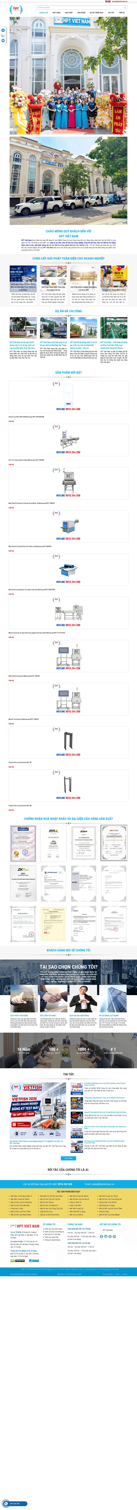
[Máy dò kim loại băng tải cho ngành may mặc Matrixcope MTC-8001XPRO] (68, 569)
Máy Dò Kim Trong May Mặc (20, 1217)
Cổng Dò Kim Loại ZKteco (108, 1214)
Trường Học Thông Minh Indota (114, 290)
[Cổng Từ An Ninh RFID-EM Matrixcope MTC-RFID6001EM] (68, 397)
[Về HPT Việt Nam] (68, 76)
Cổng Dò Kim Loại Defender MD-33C (20, 762)
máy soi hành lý (102, 243)
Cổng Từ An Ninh (75, 1217)
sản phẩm (81, 13)
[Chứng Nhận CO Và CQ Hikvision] (113, 843)
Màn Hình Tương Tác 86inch (79, 1208)
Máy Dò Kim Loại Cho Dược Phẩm (110, 1221)
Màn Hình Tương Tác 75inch (108, 1208)
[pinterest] (114, 1248)
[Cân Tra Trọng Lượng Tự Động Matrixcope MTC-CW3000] (68, 440)
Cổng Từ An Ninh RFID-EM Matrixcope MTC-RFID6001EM (26, 417)
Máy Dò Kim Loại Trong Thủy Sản (51, 1221)
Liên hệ (125, 1286)
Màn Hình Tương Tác (76, 1221)
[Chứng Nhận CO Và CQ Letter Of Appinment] (53, 924)
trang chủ (43, 13)
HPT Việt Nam (108, 1242)
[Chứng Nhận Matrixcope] (23, 844)
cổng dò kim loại (90, 243)
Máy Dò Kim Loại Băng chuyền (21, 1227)
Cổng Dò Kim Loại (46, 1224)
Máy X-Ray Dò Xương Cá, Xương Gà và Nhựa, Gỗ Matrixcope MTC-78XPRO (32, 503)
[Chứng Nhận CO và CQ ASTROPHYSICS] (53, 884)
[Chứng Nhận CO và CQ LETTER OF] (113, 884)
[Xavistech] (20, 1184)
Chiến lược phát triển (50, 1249)
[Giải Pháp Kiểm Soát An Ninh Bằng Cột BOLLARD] (83, 279)
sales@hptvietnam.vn (119, 1)
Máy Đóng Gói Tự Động (107, 1217)
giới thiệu (56, 13)
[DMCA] (17, 1273)
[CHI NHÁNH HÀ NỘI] (6, 1503)
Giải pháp (69, 13)
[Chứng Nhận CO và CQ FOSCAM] (23, 924)
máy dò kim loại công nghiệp (72, 243)
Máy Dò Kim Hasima (47, 1214)
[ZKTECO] (78, 1184)
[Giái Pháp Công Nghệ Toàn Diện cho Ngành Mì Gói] (53, 279)
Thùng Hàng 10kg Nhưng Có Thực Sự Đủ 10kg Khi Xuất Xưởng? (104, 1098)
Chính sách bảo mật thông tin (53, 1244)
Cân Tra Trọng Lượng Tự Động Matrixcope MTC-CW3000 (26, 460)
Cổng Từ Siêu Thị (75, 1214)
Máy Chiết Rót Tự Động (77, 1224)
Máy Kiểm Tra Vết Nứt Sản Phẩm (51, 1208)
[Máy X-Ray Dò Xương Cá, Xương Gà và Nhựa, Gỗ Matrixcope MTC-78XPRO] (68, 483)
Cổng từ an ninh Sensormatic (49, 1227)
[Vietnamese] (109, 1)
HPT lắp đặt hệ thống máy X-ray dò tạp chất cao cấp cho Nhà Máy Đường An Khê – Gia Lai (83, 345)
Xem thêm (68, 1158)
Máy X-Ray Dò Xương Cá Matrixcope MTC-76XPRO (24, 676)
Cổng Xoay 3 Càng (17, 1221)
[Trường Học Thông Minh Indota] (114, 279)
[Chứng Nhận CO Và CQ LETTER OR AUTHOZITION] (113, 924)
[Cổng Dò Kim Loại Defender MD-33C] (68, 742)
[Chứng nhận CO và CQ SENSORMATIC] (83, 884)
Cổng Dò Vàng (104, 1224)
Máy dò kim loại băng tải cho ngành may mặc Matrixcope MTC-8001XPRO (32, 589)
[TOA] (97, 1184)
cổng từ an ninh (55, 243)
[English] (106, 1)
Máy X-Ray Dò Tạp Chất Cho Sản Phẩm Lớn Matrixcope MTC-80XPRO (30, 546)
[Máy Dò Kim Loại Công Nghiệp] (33, 1273)
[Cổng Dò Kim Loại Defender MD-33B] (68, 785)
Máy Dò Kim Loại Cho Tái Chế (50, 1211)
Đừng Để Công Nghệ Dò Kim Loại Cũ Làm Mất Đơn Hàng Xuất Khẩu (105, 1112)
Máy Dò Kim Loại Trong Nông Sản (110, 1211)
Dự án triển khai (96, 13)
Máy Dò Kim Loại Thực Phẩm (21, 1224)
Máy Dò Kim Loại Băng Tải (49, 1217)
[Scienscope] (59, 1184)
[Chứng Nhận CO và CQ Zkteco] (23, 883)
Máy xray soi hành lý (76, 1227)
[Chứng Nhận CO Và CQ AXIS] (53, 843)
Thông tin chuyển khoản (51, 1252)
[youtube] (106, 1248)
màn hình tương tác (42, 245)
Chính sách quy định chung (52, 1241)
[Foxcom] (40, 1184)
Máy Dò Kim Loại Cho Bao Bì (79, 1211)
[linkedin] (110, 1248)
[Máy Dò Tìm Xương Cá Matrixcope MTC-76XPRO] (68, 699)
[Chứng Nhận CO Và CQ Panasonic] (83, 924)
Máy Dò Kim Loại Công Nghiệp (109, 1227)
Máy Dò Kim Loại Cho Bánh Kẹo (21, 1214)
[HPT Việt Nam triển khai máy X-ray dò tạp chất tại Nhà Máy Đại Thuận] (53, 328)
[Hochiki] (117, 1184)
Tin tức (111, 13)
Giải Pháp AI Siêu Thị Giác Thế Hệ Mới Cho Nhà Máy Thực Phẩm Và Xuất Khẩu (23, 287)
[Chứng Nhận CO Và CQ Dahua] (83, 843)
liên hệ (121, 13)
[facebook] (102, 1248)
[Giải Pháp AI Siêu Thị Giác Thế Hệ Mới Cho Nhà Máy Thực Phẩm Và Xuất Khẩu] (23, 279)
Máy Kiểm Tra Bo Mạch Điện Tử (21, 1208)
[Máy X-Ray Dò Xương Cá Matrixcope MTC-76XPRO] (68, 656)
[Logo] (16, 10)
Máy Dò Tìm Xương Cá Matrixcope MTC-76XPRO (24, 719)
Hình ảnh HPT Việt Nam (51, 1246)
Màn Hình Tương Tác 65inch (20, 1211)
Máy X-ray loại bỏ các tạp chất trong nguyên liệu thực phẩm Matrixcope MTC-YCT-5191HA (37, 633)
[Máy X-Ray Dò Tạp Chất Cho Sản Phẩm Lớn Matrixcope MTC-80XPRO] (68, 526)
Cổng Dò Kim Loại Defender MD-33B (20, 805)
